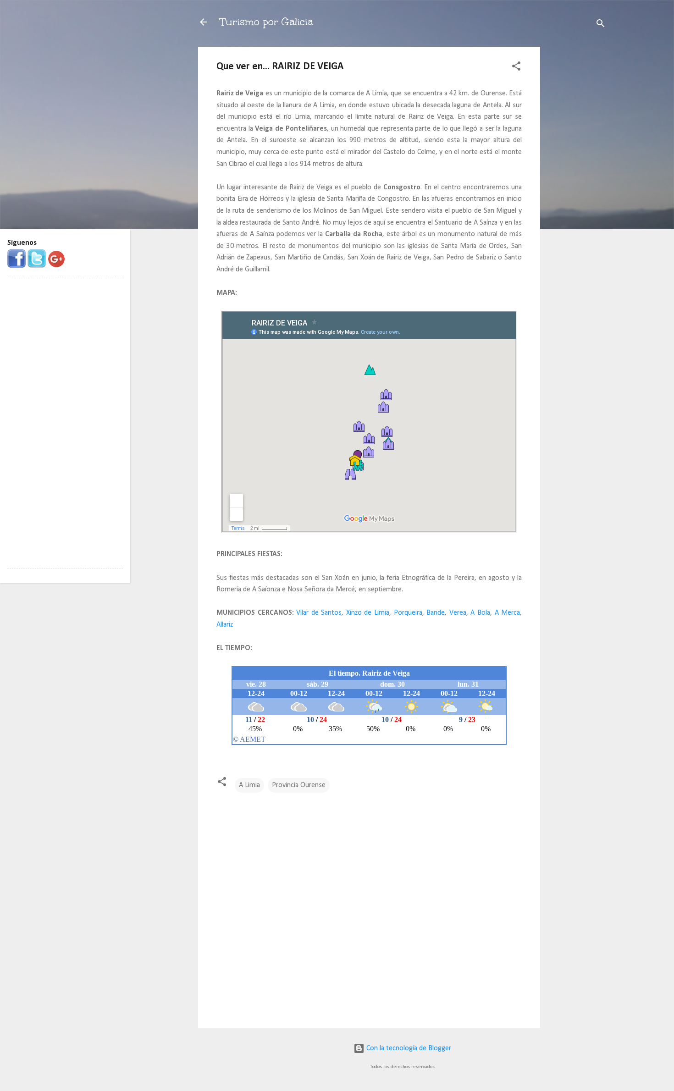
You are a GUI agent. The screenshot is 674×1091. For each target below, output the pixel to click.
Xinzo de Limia (367, 613)
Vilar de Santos (319, 613)
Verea (457, 613)
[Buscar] (600, 25)
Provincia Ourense (299, 785)
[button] (516, 68)
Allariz (224, 624)
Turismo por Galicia (266, 21)
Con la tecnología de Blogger (408, 1048)
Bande (435, 613)
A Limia (249, 785)
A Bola (480, 613)
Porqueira (408, 613)
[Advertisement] (576, 184)
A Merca (507, 613)
